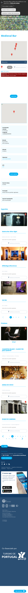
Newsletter (3, 468)
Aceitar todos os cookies (8, 10)
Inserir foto (13, 96)
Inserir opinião (13, 174)
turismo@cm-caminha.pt (19, 455)
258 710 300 (6, 455)
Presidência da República (7, 514)
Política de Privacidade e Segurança (9, 511)
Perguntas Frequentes (6, 467)
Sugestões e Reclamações (17, 467)
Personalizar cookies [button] (7, 6)
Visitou (9, 67)
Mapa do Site (9, 468)
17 (15, 438)
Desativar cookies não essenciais (10, 13)
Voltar (5, 446)
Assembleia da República (7, 515)
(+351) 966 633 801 (6, 159)
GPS (3, 166)
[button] (14, 112)
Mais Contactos (6, 458)
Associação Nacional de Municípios (9, 516)
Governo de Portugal (6, 513)
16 (12, 438)
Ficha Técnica (5, 510)
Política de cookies (15, 3)
